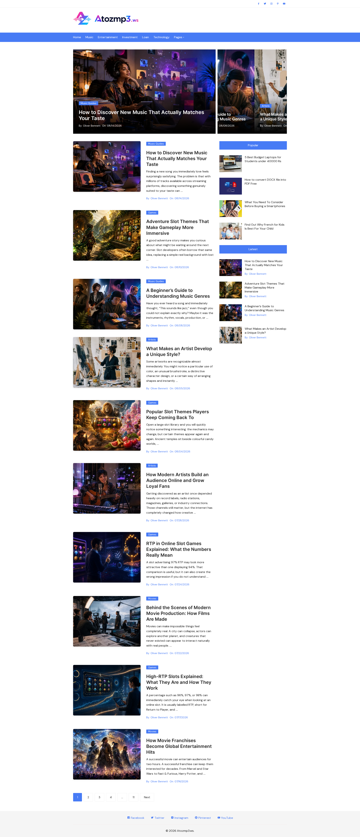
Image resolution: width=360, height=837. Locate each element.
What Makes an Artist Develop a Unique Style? (265, 331)
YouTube (226, 818)
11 (133, 797)
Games (152, 212)
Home (77, 37)
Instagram (181, 818)
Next (147, 797)
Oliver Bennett (91, 125)
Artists (239, 101)
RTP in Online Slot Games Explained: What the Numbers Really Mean (178, 549)
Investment (130, 37)
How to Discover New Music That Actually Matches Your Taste (141, 115)
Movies (152, 598)
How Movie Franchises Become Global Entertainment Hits (179, 746)
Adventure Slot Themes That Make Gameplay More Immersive (177, 227)
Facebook (137, 818)
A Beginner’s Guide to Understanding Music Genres (264, 308)
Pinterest (204, 818)
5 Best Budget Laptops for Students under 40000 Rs (263, 159)
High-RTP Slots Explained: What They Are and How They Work (178, 682)
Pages (178, 37)
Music (89, 37)
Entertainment (108, 37)
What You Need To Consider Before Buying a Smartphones (265, 204)
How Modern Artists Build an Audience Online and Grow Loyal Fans (260, 114)
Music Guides (88, 103)
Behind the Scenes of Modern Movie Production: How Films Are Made (178, 613)
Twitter (159, 818)
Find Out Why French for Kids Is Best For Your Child (264, 227)
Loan (145, 37)
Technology (161, 37)
